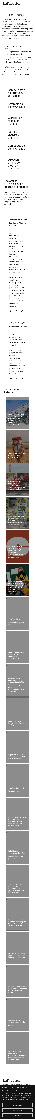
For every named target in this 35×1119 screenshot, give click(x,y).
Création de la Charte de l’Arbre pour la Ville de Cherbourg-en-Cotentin (17, 1014)
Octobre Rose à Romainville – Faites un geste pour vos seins (17, 713)
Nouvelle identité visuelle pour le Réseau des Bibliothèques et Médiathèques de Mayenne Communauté (17, 580)
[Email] (16, 311)
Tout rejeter (17, 1115)
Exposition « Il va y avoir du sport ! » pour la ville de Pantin (17, 747)
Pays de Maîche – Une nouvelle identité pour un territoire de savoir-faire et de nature (17, 914)
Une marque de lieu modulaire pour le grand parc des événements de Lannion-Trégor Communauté (17, 413)
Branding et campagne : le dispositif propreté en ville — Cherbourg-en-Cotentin (17, 446)
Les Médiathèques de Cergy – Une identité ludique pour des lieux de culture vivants (17, 947)
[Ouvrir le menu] (30, 4)
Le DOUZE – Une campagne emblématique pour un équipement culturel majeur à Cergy (17, 1048)
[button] (17, 92)
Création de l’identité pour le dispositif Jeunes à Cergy (17, 780)
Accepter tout (17, 1105)
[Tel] (22, 311)
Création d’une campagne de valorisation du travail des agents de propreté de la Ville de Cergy (17, 479)
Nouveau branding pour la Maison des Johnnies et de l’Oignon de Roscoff (17, 981)
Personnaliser (17, 1110)
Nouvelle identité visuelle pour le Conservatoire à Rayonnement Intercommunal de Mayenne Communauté (17, 546)
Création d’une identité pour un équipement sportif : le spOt (17, 613)
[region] (17, 1102)
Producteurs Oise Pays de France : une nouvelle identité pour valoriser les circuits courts (17, 814)
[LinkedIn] (11, 311)
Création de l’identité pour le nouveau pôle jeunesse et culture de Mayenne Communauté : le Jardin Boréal (17, 513)
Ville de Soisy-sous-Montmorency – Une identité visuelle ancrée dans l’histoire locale (17, 881)
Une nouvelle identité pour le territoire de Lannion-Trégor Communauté (17, 647)
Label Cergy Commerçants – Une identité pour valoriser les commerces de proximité (17, 847)
